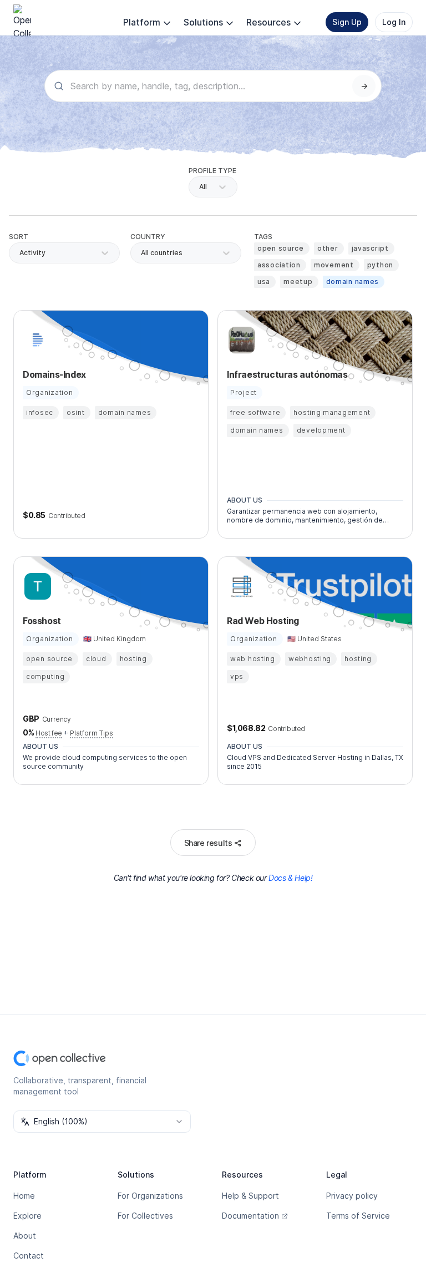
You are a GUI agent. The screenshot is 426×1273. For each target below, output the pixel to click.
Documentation (250, 1215)
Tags (263, 236)
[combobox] (142, 253)
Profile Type (212, 170)
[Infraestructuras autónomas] (240, 340)
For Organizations (150, 1195)
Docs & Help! (290, 878)
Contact (28, 1255)
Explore (27, 1215)
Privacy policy (352, 1195)
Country (147, 236)
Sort (18, 236)
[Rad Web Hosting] (240, 586)
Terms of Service (358, 1215)
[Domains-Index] (36, 340)
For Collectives (145, 1215)
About (24, 1235)
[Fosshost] (36, 586)
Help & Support (250, 1195)
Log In (393, 22)
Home (24, 1195)
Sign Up (347, 22)
